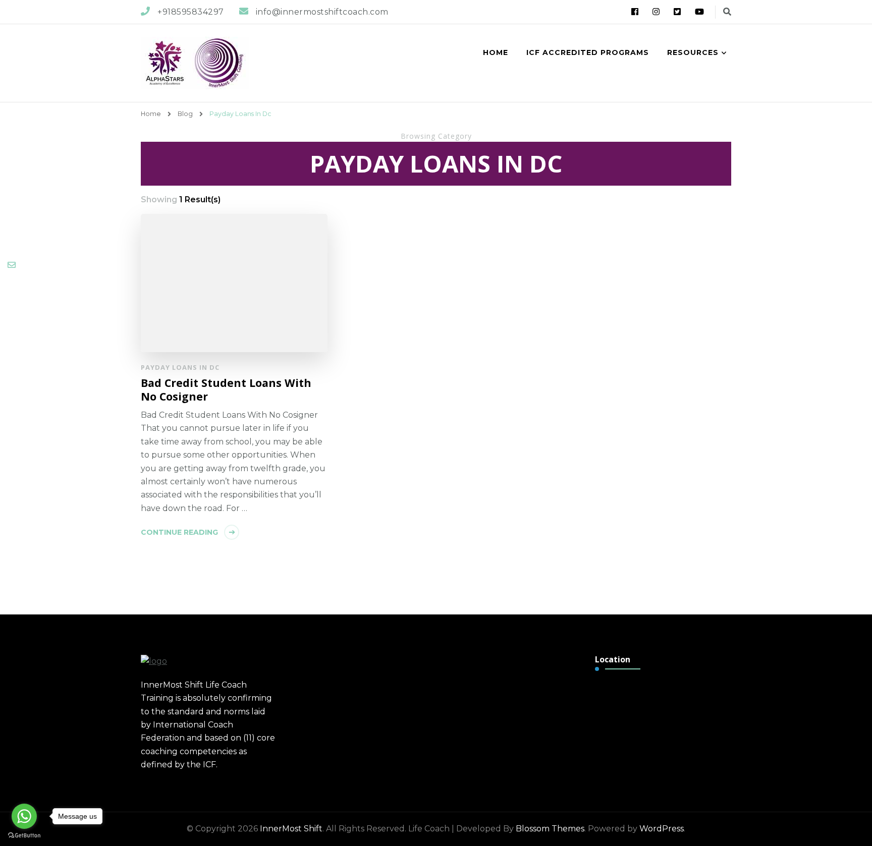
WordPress (661, 828)
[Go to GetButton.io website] (24, 835)
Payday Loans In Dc (180, 367)
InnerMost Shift (291, 828)
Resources (693, 52)
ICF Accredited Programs (587, 52)
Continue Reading (179, 532)
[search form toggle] (727, 12)
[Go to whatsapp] (24, 816)
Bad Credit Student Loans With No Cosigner (226, 390)
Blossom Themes (550, 828)
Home (495, 52)
